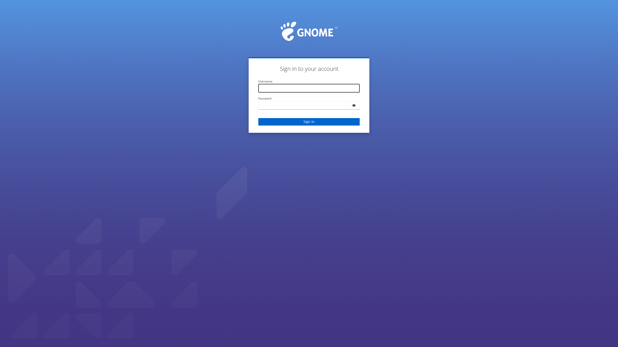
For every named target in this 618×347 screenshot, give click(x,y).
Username (265, 81)
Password (264, 98)
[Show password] (354, 105)
